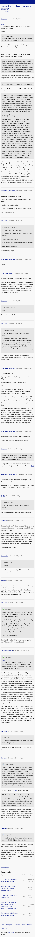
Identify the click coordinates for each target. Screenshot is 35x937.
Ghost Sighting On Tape (9, 895)
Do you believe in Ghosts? (9, 913)
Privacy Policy (5, 928)
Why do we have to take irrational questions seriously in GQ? (9, 904)
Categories (9, 924)
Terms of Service (27, 924)
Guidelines (17, 924)
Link (2, 24)
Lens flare (14, 790)
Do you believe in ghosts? (9, 879)
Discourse (11, 932)
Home (2, 924)
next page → (5, 867)
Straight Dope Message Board (9, 2)
